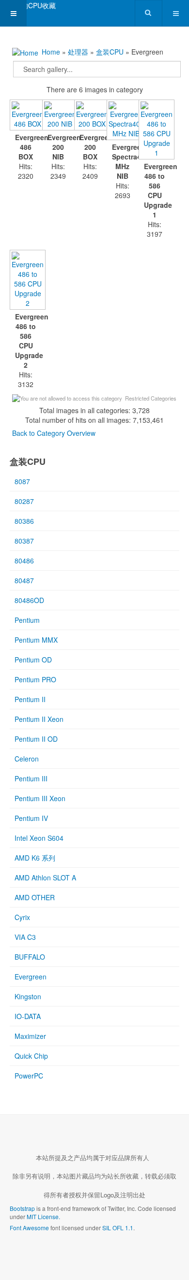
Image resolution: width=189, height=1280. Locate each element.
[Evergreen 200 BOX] (90, 116)
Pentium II (30, 699)
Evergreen (31, 976)
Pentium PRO (35, 679)
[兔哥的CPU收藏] (28, 5)
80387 (24, 541)
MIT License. (43, 1216)
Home (51, 52)
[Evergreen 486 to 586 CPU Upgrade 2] (26, 281)
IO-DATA (28, 1016)
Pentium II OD (36, 739)
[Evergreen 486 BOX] (26, 116)
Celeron (27, 758)
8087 (22, 481)
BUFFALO (30, 957)
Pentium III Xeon (40, 798)
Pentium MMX (36, 640)
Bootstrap (22, 1208)
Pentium (27, 620)
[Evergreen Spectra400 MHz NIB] (123, 121)
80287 (24, 501)
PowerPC (29, 1075)
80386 (24, 521)
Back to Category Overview (53, 433)
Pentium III (31, 778)
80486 (24, 560)
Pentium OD (33, 659)
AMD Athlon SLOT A (45, 877)
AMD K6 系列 (35, 858)
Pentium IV (31, 818)
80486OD (29, 600)
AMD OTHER (35, 897)
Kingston (28, 996)
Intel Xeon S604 (39, 838)
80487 (24, 580)
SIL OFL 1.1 (117, 1227)
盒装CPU (110, 52)
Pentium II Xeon (39, 719)
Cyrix (22, 917)
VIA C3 (25, 937)
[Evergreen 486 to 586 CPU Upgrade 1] (155, 130)
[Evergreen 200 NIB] (58, 116)
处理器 (78, 52)
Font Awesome (29, 1227)
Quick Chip (31, 1056)
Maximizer (30, 1036)
